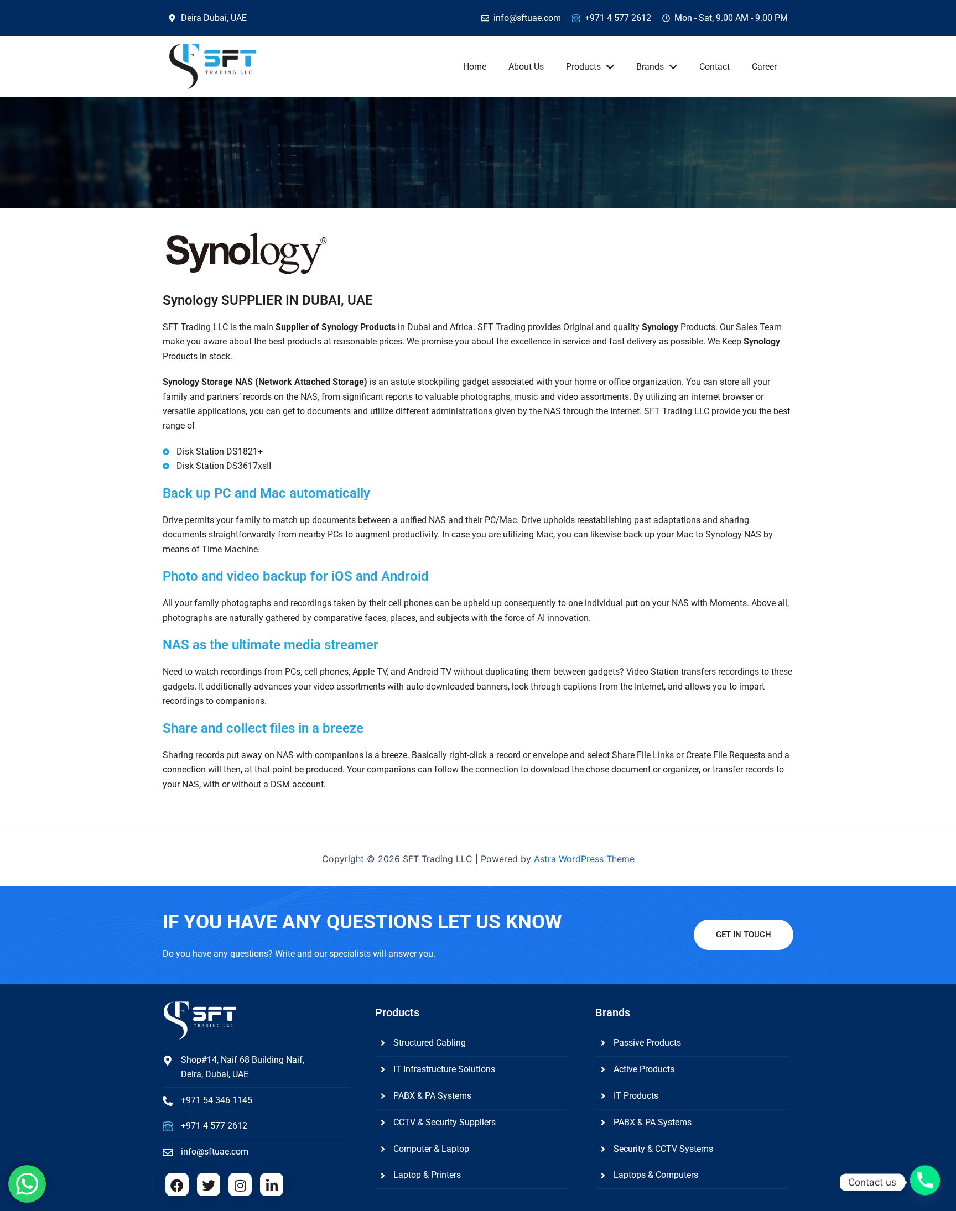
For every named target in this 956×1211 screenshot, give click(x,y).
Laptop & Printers (427, 1175)
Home (474, 66)
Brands (650, 66)
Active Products (644, 1069)
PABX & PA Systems (432, 1095)
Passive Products (647, 1042)
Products (583, 66)
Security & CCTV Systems (663, 1149)
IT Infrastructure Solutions (444, 1069)
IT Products (636, 1095)
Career (764, 66)
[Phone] (925, 1182)
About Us (526, 66)
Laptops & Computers (656, 1175)
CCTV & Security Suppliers (444, 1122)
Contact (714, 66)
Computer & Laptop (431, 1149)
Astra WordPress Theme (584, 858)
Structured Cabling (429, 1042)
